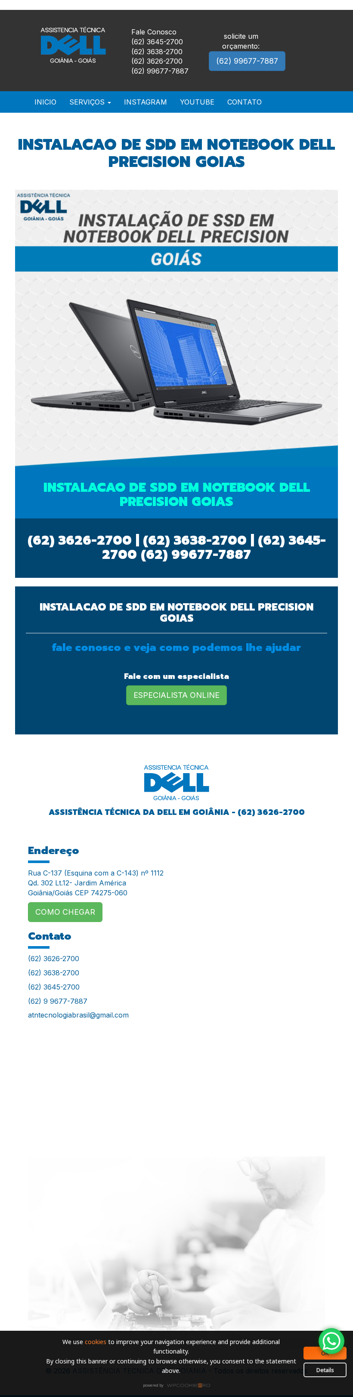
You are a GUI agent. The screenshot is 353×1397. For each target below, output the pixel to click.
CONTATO (244, 102)
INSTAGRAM (145, 102)
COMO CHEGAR (65, 911)
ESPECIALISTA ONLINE (176, 695)
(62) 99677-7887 (247, 60)
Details (325, 1370)
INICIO (45, 102)
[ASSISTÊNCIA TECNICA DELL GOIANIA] (176, 776)
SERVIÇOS (88, 102)
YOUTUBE (197, 102)
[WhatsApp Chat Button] (331, 1341)
